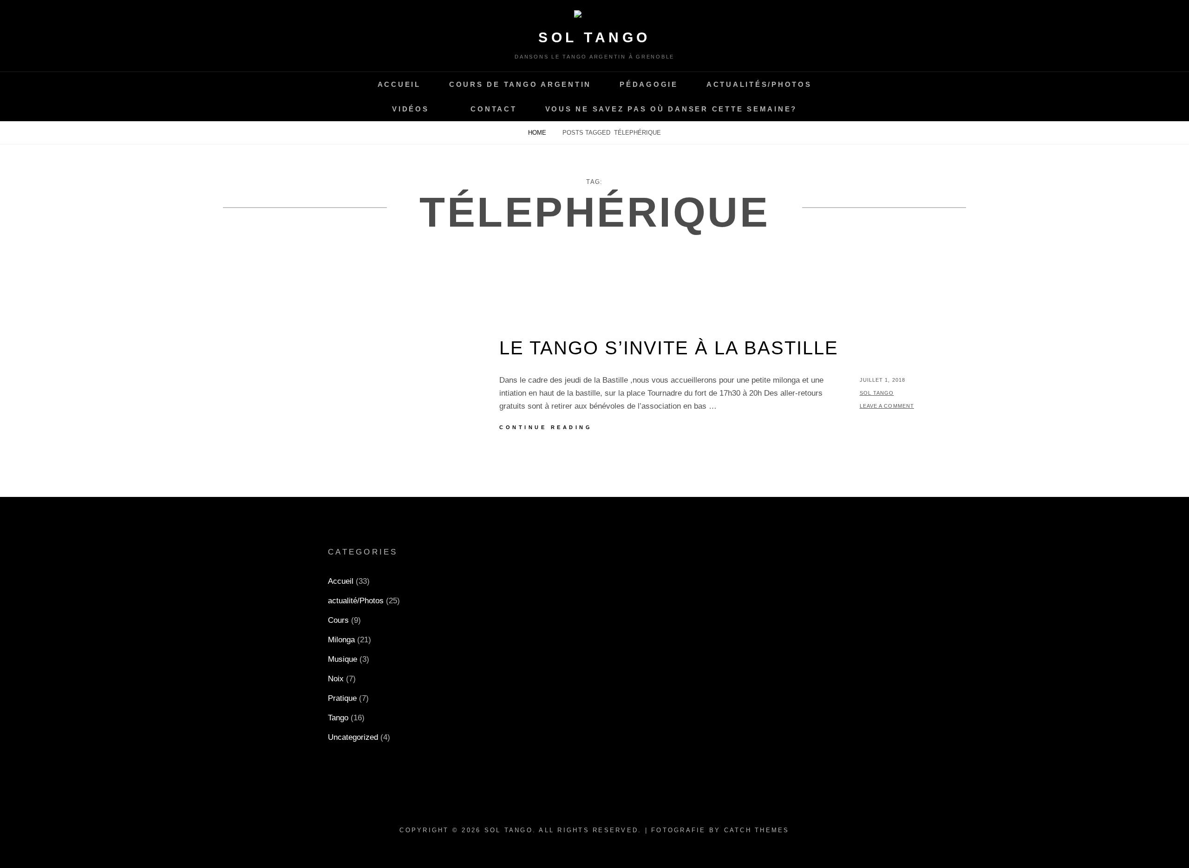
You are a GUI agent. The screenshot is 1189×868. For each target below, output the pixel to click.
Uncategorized (353, 737)
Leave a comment (887, 406)
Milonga (341, 639)
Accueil (399, 84)
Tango (338, 717)
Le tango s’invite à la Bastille (668, 348)
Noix (336, 678)
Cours (338, 620)
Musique (342, 659)
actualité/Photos (356, 600)
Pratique (342, 698)
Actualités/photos (759, 84)
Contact (493, 109)
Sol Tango (594, 37)
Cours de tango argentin (520, 84)
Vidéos (410, 109)
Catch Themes (757, 830)
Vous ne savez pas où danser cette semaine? (671, 109)
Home (538, 132)
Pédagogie (649, 84)
